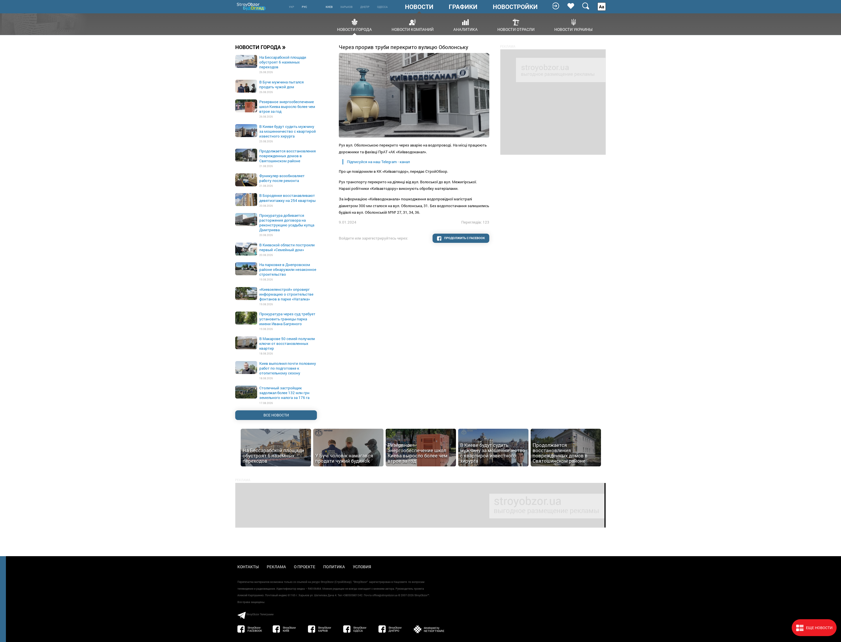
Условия (362, 566)
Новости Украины (573, 29)
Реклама (276, 566)
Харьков (346, 7)
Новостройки (515, 7)
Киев (329, 7)
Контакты (248, 566)
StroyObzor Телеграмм (260, 614)
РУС (304, 7)
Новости (419, 7)
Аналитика (465, 29)
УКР (291, 7)
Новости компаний (413, 29)
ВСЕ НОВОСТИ (276, 415)
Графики (463, 7)
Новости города (354, 29)
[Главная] (251, 6)
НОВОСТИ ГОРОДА (260, 47)
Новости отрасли (516, 29)
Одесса (382, 7)
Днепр (364, 7)
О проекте (304, 566)
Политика (334, 566)
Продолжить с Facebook (464, 238)
